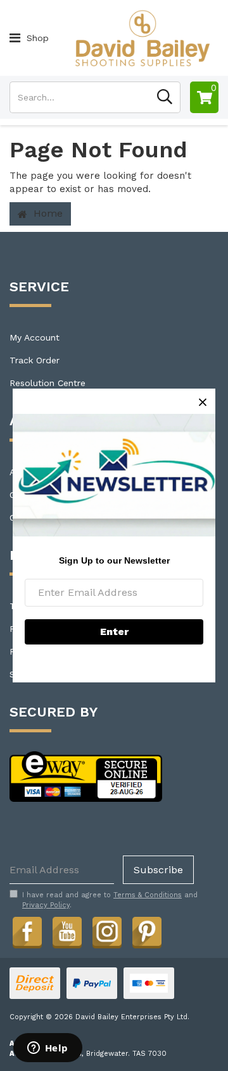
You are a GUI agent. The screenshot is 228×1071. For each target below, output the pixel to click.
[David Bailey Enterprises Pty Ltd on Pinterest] (147, 930)
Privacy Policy (46, 905)
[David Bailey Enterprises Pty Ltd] (142, 37)
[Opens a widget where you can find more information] (47, 1049)
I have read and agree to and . (110, 900)
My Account (35, 337)
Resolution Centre (48, 383)
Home (46, 213)
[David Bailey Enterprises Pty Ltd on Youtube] (67, 930)
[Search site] (164, 97)
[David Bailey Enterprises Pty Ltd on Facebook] (27, 930)
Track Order (35, 360)
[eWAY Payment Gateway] (86, 776)
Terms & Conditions (147, 895)
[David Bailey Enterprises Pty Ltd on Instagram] (107, 930)
